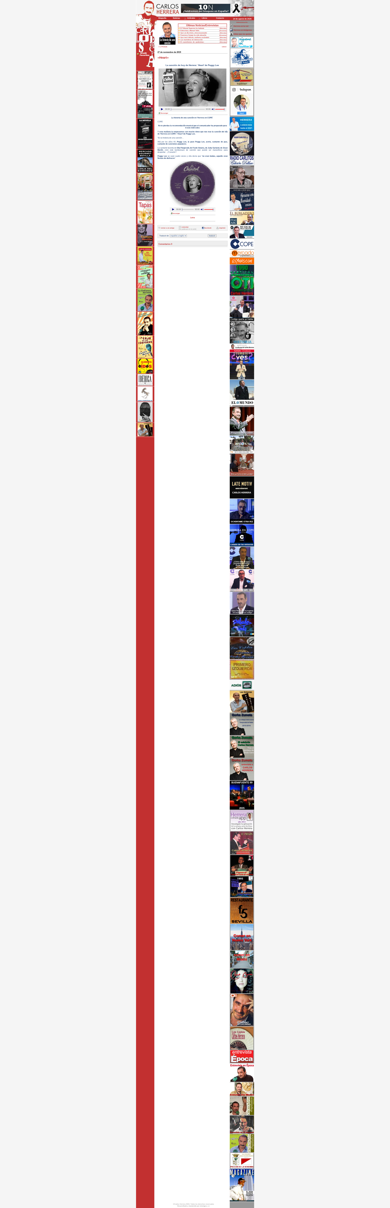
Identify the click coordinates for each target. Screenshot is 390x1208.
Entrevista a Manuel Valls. (190, 30)
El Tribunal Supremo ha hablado (192, 28)
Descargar (164, 113)
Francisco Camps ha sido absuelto (193, 35)
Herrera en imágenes (243, 30)
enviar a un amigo (167, 228)
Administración (242, 22)
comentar (185, 227)
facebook (208, 228)
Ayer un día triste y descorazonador (193, 33)
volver (224, 47)
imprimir (222, 228)
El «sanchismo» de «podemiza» (192, 42)
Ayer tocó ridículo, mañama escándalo (194, 37)
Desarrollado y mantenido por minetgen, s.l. (193, 1206)
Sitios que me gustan (243, 34)
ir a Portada (163, 47)
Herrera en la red (241, 26)
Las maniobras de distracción (191, 40)
